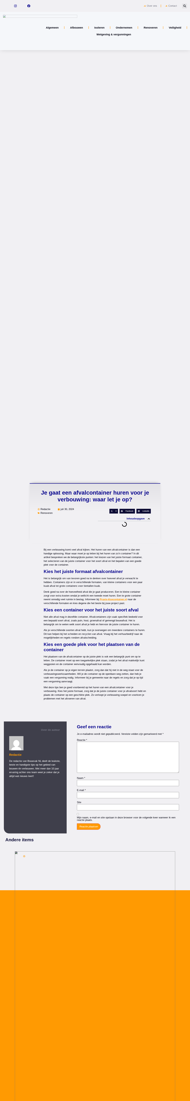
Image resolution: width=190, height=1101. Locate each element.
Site (79, 802)
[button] (184, 6)
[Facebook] (29, 6)
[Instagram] (15, 6)
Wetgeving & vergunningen (113, 34)
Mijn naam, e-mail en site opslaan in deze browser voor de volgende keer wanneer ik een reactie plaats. (126, 818)
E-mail (81, 790)
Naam (81, 778)
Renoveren (150, 27)
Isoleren (99, 27)
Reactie (82, 740)
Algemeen (52, 27)
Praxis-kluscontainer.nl (113, 599)
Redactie (15, 754)
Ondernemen (124, 27)
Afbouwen (76, 27)
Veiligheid (175, 27)
